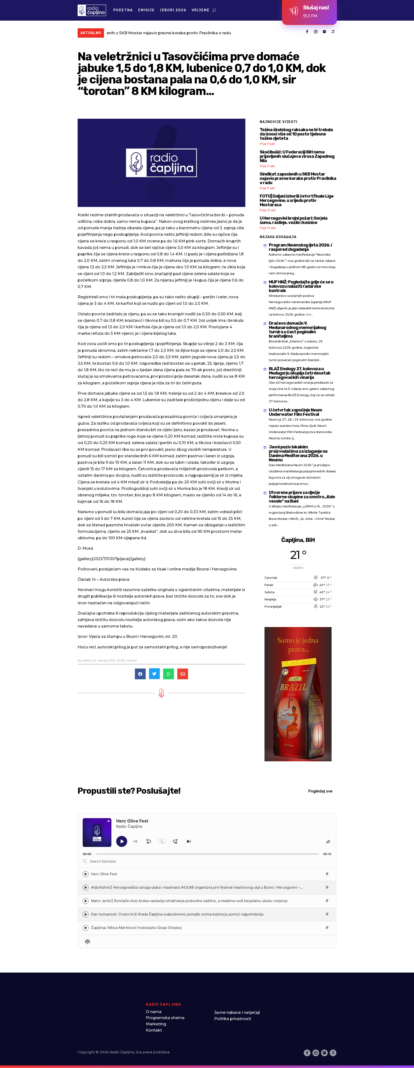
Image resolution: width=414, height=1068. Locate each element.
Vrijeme (201, 10)
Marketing (156, 1024)
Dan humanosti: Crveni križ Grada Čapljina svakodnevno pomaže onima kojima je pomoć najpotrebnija (177, 914)
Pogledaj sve (320, 791)
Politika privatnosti (232, 1018)
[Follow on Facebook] (307, 31)
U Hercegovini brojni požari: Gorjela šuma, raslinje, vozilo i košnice (293, 220)
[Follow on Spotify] (324, 31)
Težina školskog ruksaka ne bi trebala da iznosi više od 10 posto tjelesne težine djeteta (296, 134)
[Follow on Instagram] (315, 31)
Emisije (146, 10)
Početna (123, 10)
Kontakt (154, 1030)
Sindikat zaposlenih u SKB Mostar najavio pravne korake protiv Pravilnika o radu (113, 33)
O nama (153, 1011)
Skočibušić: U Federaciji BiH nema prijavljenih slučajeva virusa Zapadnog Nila (297, 156)
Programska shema (165, 1017)
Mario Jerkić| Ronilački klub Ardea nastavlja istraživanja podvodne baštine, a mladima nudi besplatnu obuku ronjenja (189, 900)
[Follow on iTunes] (333, 31)
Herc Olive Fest (104, 874)
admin (87, 660)
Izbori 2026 (173, 10)
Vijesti (132, 660)
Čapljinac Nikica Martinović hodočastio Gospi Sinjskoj (136, 927)
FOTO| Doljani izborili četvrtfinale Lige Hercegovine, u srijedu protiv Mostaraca (297, 200)
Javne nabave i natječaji (237, 1012)
